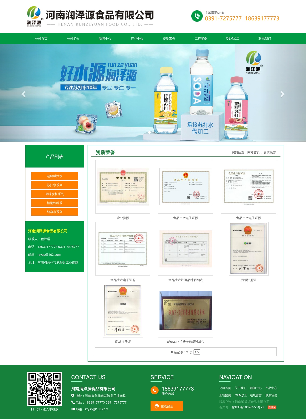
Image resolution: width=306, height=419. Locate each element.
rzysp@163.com (49, 254)
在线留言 (167, 406)
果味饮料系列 (54, 193)
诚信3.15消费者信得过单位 (186, 341)
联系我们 (265, 38)
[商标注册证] (249, 248)
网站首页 (253, 152)
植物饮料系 (54, 202)
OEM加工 (232, 38)
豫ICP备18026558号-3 (248, 407)
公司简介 (73, 38)
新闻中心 (105, 38)
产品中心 (137, 38)
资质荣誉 (169, 38)
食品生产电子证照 (185, 217)
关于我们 (240, 388)
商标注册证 (248, 279)
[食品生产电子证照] (185, 186)
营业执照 (123, 217)
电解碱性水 (54, 176)
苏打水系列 (54, 185)
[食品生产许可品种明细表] (185, 248)
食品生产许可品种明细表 (185, 279)
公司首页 (41, 38)
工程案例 (201, 38)
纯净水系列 (54, 211)
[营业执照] (123, 186)
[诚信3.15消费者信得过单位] (185, 310)
